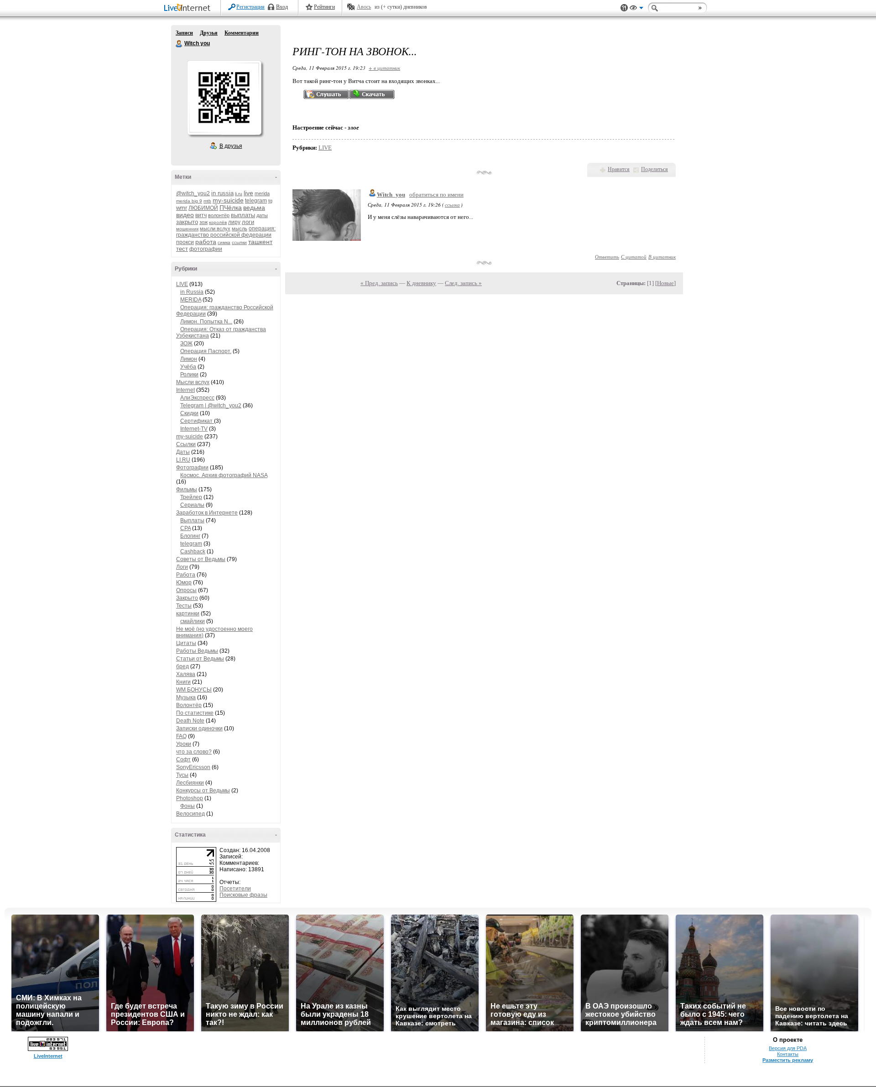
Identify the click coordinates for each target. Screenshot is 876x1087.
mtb (207, 200)
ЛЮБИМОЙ (203, 208)
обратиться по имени (436, 194)
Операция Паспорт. (205, 351)
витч (201, 215)
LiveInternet (189, 8)
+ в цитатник (384, 67)
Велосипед (190, 814)
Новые (665, 283)
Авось (364, 7)
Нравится (619, 169)
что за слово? (194, 752)
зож (203, 222)
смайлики (192, 621)
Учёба (188, 367)
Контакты (787, 1054)
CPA (185, 528)
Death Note (190, 721)
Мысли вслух (192, 382)
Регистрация (250, 7)
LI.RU (183, 460)
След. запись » (463, 283)
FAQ (181, 736)
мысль (239, 228)
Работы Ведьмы (197, 651)
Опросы (186, 590)
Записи (184, 33)
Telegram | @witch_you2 (210, 405)
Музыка (186, 697)
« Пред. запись (379, 283)
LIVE (182, 284)
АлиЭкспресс (197, 398)
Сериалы (192, 505)
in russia (222, 193)
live (248, 193)
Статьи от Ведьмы (200, 658)
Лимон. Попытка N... (206, 321)
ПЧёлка (230, 207)
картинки (187, 613)
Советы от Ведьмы (200, 559)
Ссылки (186, 444)
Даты (183, 452)
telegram (256, 201)
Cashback (192, 551)
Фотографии (192, 467)
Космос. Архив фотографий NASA (223, 475)
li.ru (238, 193)
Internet (185, 390)
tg (270, 200)
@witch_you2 (193, 193)
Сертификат (197, 421)
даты (262, 215)
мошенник (187, 228)
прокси (185, 242)
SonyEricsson (193, 767)
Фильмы (186, 489)
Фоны (187, 806)
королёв (218, 222)
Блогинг (190, 536)
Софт (183, 759)
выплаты (243, 215)
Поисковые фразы (243, 895)
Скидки (189, 413)
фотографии (205, 249)
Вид (636, 9)
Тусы (182, 775)
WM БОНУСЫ (194, 690)
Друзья (209, 33)
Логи (182, 567)
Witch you (179, 43)
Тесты (184, 606)
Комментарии (241, 33)
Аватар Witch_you (224, 97)
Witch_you (391, 194)
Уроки (183, 744)
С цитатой (634, 256)
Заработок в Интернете (207, 513)
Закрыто (187, 598)
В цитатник (662, 256)
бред (182, 666)
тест (182, 248)
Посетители (235, 888)
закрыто (187, 221)
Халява (185, 674)
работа (205, 241)
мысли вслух (215, 228)
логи (248, 221)
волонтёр (218, 215)
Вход (282, 7)
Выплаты (192, 520)
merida (262, 193)
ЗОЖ (186, 343)
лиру (234, 222)
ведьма (254, 207)
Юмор (184, 582)
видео (185, 214)
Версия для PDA (788, 1048)
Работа (185, 575)
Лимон (188, 359)
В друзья (230, 146)
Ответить (607, 256)
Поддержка (624, 8)
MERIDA (190, 299)
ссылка (452, 204)
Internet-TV (194, 429)
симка (224, 242)
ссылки (239, 242)
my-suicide (228, 200)
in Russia (191, 292)
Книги (183, 682)
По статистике (195, 713)
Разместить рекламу (787, 1060)
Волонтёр (189, 705)
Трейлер (191, 497)
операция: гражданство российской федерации (226, 231)
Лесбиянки (190, 783)
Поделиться (654, 169)
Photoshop (189, 798)
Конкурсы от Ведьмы (203, 790)
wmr (181, 207)
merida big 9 (189, 200)
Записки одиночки (199, 728)
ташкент (260, 241)
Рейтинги (324, 7)
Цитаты (186, 643)
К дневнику (421, 283)
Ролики (189, 374)
